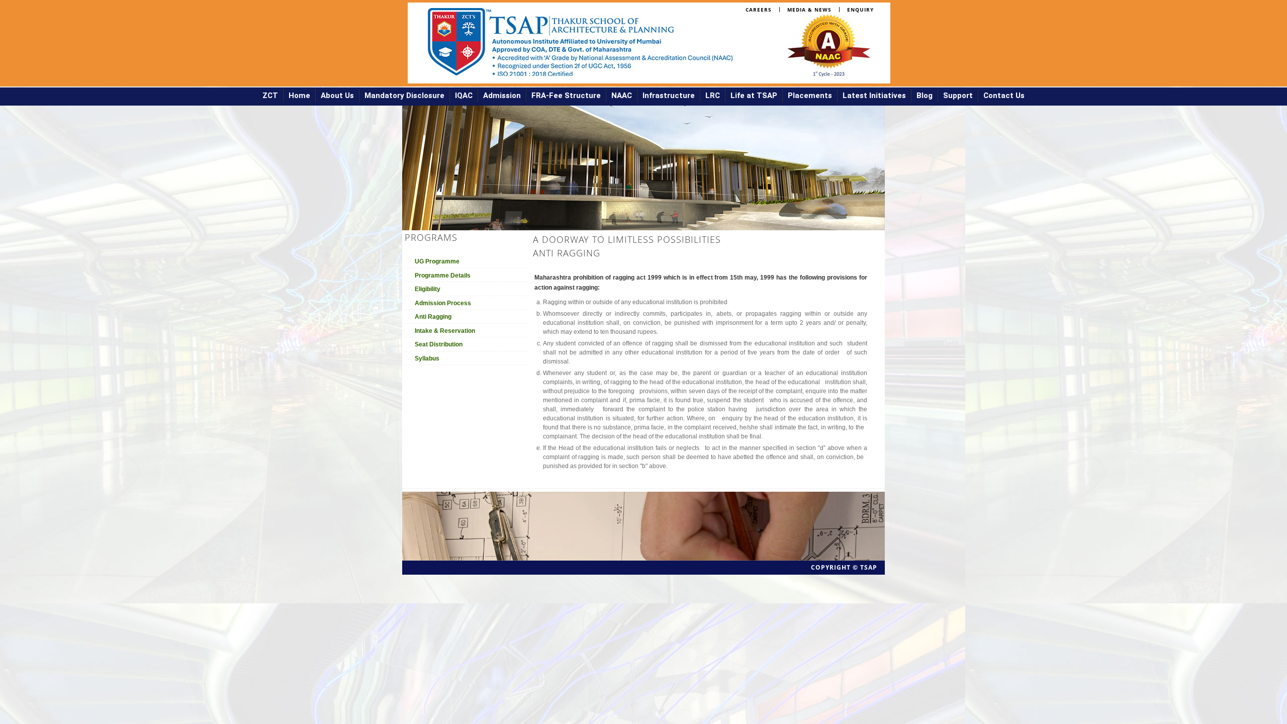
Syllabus (427, 358)
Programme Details (443, 275)
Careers (759, 9)
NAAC (621, 95)
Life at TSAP (753, 95)
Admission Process (443, 303)
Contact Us (1004, 95)
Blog (924, 95)
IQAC (464, 95)
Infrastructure (668, 95)
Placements (810, 95)
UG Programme (437, 261)
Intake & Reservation (445, 330)
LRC (712, 95)
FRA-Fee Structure (566, 95)
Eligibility (427, 289)
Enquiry (860, 9)
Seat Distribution (439, 344)
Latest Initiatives (874, 95)
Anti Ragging (433, 316)
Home (299, 95)
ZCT (270, 95)
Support (958, 95)
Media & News (809, 9)
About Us (337, 95)
